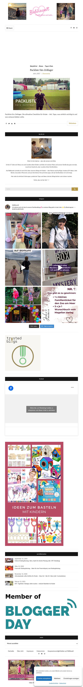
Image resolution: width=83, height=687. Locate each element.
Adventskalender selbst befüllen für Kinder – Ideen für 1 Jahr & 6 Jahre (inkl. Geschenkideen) (40, 576)
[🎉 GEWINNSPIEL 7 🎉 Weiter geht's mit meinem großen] (60, 305)
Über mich (20, 651)
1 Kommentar (46, 73)
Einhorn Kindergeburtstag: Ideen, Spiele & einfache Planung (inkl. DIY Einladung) (37, 561)
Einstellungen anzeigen (71, 678)
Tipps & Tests (49, 66)
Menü (10, 28)
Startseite (11, 651)
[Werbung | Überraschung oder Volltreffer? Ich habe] (60, 268)
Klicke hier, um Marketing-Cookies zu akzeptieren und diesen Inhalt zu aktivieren (41, 409)
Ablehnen (57, 678)
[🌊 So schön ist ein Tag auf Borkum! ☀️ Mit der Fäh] (23, 268)
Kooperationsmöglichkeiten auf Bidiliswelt (61, 651)
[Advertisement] (41, 47)
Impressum (30, 651)
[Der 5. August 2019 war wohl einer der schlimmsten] (23, 231)
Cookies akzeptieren (44, 678)
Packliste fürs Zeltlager (41, 70)
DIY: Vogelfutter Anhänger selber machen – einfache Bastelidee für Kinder (35, 583)
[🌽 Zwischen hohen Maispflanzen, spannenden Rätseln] (60, 231)
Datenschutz (62, 683)
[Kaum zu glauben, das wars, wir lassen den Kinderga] (23, 305)
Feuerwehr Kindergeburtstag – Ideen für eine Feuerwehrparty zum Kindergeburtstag (37, 568)
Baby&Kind (33, 66)
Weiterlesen (72, 123)
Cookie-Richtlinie (53, 683)
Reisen (41, 66)
